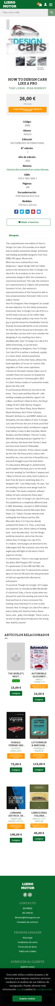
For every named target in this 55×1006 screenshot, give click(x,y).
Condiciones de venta (27, 942)
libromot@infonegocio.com (27, 917)
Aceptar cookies (27, 998)
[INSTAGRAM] (30, 895)
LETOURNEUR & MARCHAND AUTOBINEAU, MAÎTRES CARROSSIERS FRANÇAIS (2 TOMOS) (39, 744)
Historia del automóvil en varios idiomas (28, 169)
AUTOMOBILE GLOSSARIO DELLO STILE (39, 675)
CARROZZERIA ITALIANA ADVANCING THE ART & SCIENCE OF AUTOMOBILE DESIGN (39, 814)
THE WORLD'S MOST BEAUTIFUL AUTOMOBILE (16, 675)
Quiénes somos (28, 966)
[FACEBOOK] (25, 895)
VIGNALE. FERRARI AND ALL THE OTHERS (16, 744)
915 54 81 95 (27, 913)
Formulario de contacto (27, 922)
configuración (44, 989)
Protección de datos (27, 946)
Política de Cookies (27, 951)
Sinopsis (14, 235)
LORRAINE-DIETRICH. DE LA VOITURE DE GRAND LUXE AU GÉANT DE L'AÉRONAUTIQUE (16, 814)
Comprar (16, 693)
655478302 (27, 908)
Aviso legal (27, 937)
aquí (19, 989)
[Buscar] (51, 12)
